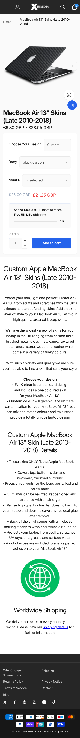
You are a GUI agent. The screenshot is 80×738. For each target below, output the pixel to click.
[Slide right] (72, 66)
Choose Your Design (25, 144)
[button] (5, 7)
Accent (14, 179)
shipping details (55, 627)
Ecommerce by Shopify (56, 731)
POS (37, 731)
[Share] (72, 105)
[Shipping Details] (40, 598)
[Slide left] (7, 66)
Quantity (14, 233)
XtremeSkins (27, 731)
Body (13, 162)
